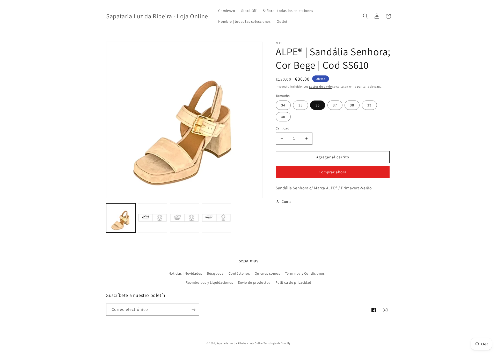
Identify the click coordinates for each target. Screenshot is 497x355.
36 (318, 105)
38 (352, 105)
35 (300, 105)
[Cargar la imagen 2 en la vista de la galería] (152, 218)
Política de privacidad (293, 282)
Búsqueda (215, 273)
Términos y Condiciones (305, 273)
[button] (365, 16)
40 (283, 116)
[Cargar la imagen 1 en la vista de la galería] (120, 218)
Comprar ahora (333, 171)
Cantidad (282, 128)
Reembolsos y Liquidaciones (209, 282)
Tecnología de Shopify (277, 343)
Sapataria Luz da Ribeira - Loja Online (239, 343)
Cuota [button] (287, 201)
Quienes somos (267, 273)
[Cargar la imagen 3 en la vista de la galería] (184, 218)
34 (283, 105)
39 (369, 105)
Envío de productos (254, 282)
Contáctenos (239, 273)
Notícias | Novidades (185, 273)
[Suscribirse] (193, 310)
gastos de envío (320, 86)
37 (335, 105)
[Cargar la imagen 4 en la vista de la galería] (216, 218)
